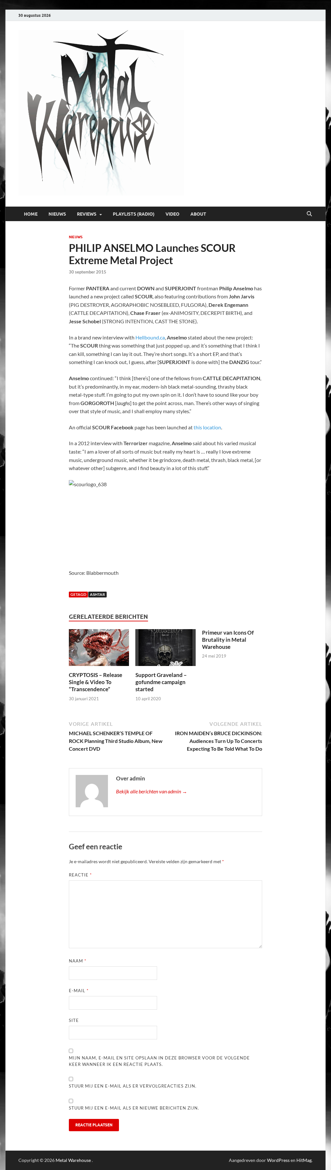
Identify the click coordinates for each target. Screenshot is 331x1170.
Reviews (86, 214)
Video (172, 214)
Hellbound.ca (150, 337)
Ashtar (97, 594)
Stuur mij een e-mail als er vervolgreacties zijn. (133, 1086)
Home (30, 214)
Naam (77, 960)
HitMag (304, 1160)
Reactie (80, 874)
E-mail (79, 990)
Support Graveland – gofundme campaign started (161, 681)
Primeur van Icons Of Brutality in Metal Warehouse (228, 639)
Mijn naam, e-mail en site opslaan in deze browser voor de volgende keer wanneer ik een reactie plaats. (159, 1061)
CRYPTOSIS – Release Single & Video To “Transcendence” (95, 681)
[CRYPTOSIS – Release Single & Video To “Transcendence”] (99, 649)
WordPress (278, 1160)
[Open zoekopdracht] (309, 214)
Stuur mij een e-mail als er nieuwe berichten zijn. (134, 1108)
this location (207, 427)
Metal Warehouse (73, 1160)
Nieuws (57, 214)
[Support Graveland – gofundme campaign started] (165, 649)
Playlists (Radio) (134, 214)
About (198, 214)
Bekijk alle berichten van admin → (151, 791)
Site (74, 1020)
